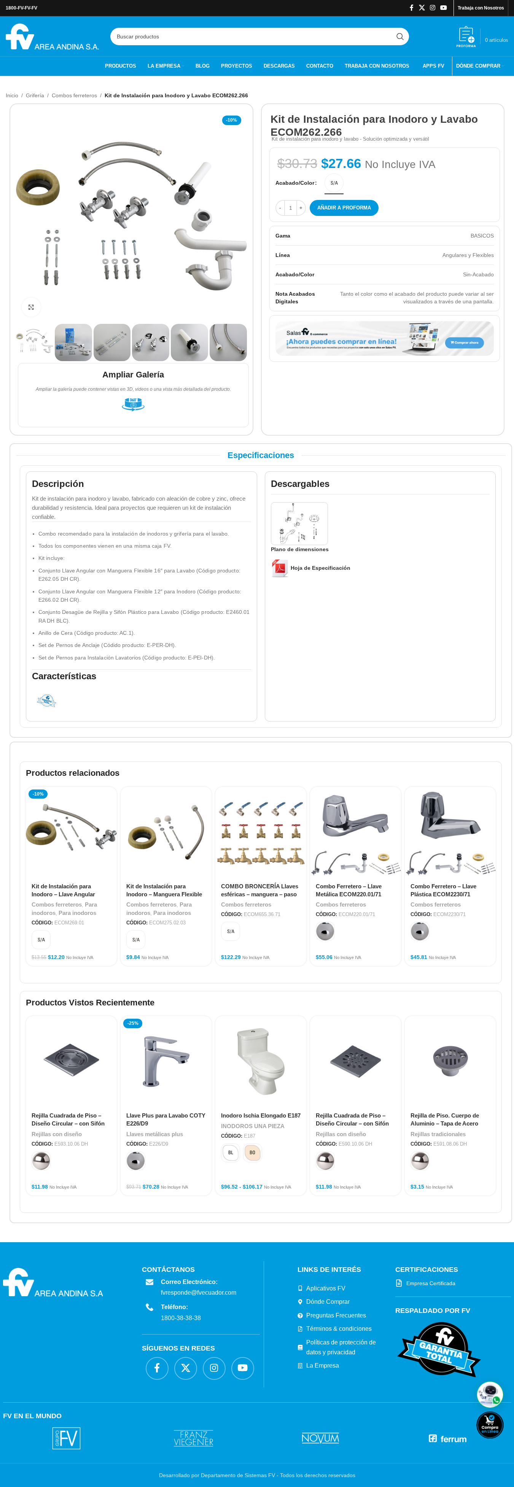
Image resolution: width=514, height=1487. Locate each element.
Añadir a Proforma (344, 208)
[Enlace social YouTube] (444, 8)
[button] (490, 1394)
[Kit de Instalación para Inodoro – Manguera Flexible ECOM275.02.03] (166, 832)
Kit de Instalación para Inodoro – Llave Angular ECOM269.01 (63, 894)
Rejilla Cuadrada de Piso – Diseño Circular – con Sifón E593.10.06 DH (68, 1123)
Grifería (35, 95)
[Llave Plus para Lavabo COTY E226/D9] (166, 1061)
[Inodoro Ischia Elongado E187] (260, 1061)
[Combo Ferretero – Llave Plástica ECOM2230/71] (450, 832)
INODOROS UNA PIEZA (253, 1126)
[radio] (334, 182)
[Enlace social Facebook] (411, 8)
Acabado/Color (294, 183)
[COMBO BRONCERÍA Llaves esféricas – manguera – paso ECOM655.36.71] (260, 832)
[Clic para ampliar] (31, 307)
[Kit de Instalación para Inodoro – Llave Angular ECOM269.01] (71, 832)
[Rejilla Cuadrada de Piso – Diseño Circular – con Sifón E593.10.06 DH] (71, 1061)
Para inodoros (77, 913)
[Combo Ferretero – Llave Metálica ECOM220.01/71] (355, 832)
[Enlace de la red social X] (421, 8)
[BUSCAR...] (400, 36)
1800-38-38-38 (181, 1318)
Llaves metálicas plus (154, 1134)
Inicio (12, 95)
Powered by (502, 1443)
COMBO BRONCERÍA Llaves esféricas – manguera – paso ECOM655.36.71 (259, 894)
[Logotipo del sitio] (52, 36)
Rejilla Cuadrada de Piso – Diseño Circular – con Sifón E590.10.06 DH (352, 1123)
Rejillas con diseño (57, 1134)
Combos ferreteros (74, 95)
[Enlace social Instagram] (432, 8)
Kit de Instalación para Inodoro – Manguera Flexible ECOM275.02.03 (164, 894)
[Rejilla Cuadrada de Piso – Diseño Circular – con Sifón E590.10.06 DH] (355, 1061)
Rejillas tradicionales (438, 1134)
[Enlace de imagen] (439, 1349)
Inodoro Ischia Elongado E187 (261, 1115)
